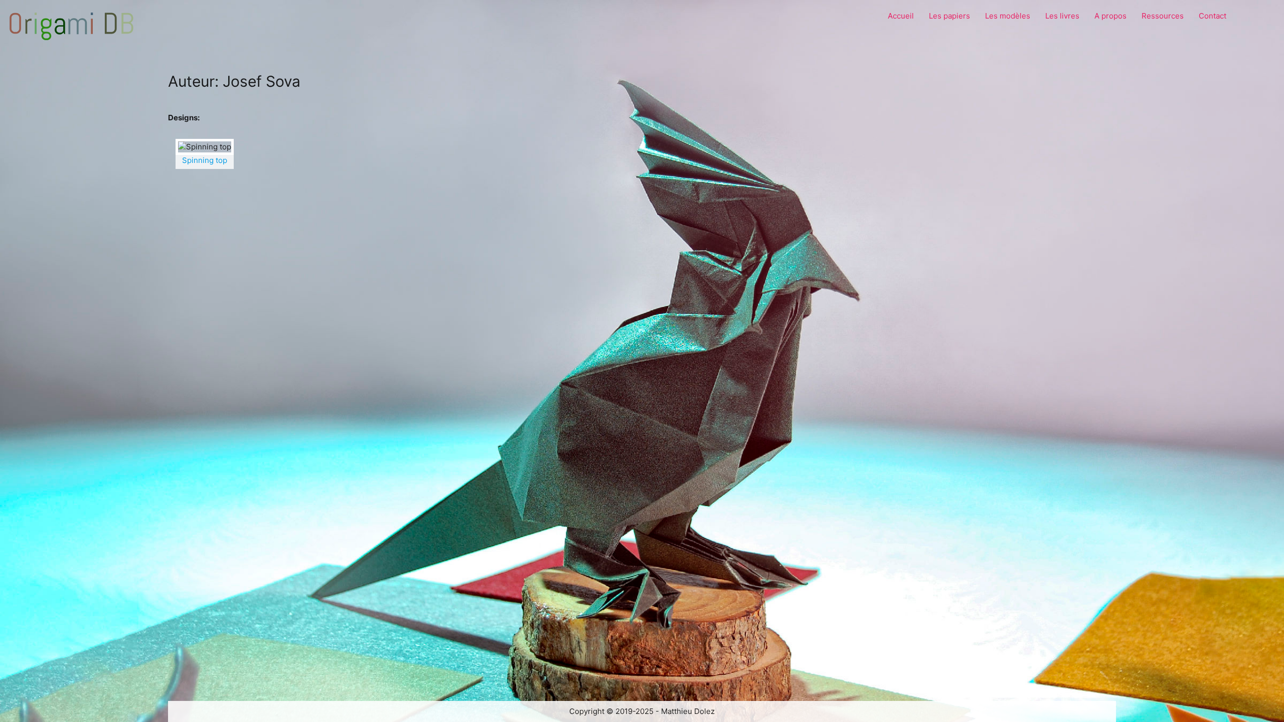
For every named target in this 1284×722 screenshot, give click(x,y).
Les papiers (949, 16)
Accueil (901, 16)
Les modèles (1007, 16)
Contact (1212, 16)
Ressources (1163, 16)
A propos (1110, 16)
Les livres (1062, 16)
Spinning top (204, 160)
